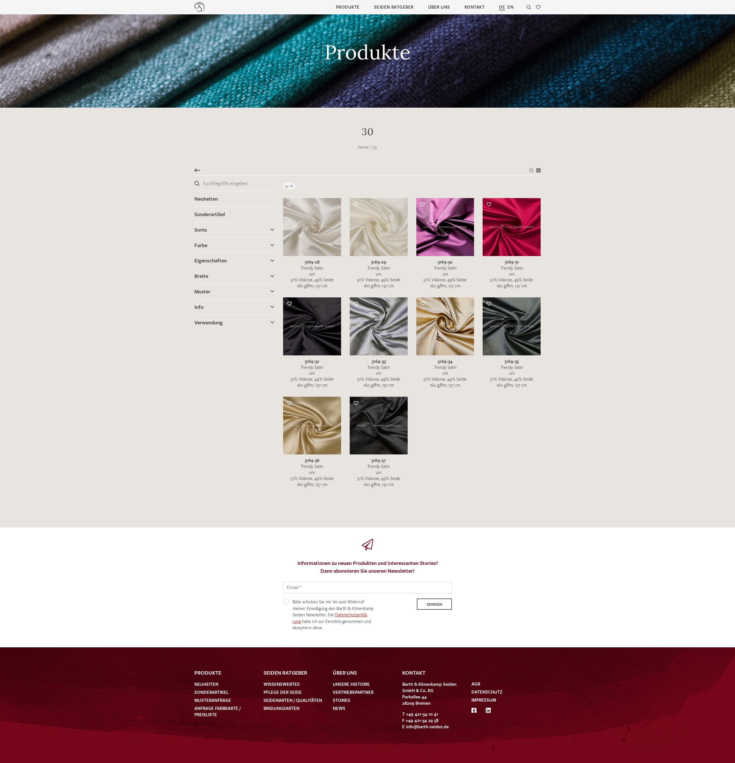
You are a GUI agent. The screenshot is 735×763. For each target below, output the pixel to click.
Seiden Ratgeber (394, 7)
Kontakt (475, 7)
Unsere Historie (351, 684)
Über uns (439, 7)
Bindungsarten (281, 708)
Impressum (483, 700)
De (502, 7)
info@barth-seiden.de (427, 726)
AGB (475, 684)
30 (375, 147)
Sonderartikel (209, 214)
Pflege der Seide (283, 692)
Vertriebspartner (353, 692)
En (510, 7)
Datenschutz (486, 692)
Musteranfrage (212, 700)
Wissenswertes (282, 684)
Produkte (348, 7)
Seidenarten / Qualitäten (293, 700)
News (339, 708)
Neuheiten (206, 198)
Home (363, 147)
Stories (341, 700)
